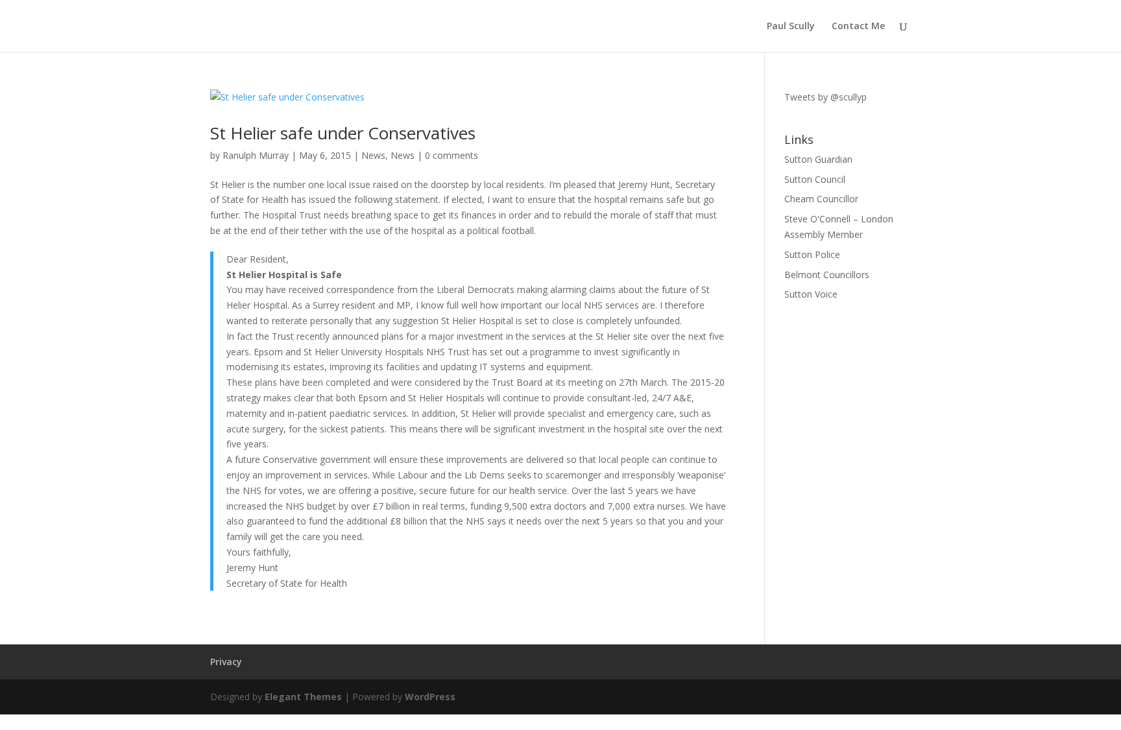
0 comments (451, 155)
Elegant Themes (303, 696)
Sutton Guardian (818, 159)
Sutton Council (814, 179)
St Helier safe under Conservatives (343, 133)
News (373, 155)
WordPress (430, 696)
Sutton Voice (811, 294)
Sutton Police (812, 254)
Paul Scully (791, 26)
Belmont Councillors (826, 274)
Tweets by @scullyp (825, 97)
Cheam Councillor (821, 199)
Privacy (226, 661)
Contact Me (858, 26)
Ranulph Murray (256, 155)
